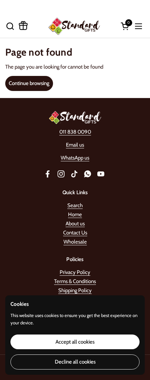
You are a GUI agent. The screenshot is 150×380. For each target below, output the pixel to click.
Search (75, 205)
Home (75, 214)
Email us (75, 145)
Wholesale (75, 242)
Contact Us (75, 233)
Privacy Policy (75, 272)
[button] (10, 26)
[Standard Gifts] (74, 26)
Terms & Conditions (75, 281)
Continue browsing (29, 83)
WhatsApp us (75, 158)
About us (75, 223)
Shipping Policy (75, 290)
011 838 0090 (75, 132)
